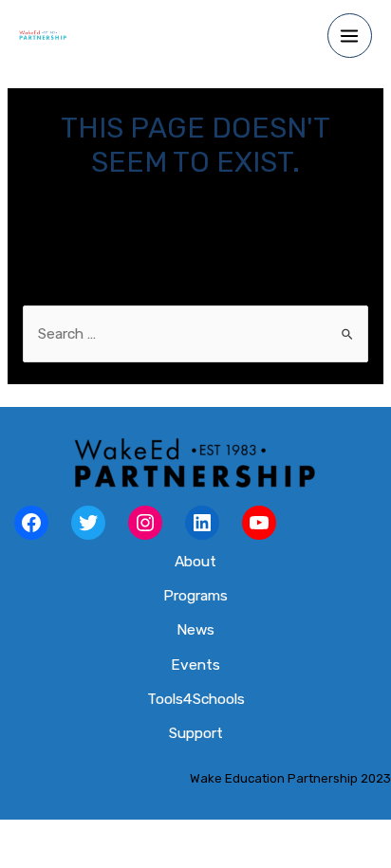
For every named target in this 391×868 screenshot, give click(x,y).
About (195, 561)
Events (195, 665)
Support (196, 733)
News (195, 629)
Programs (195, 595)
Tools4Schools (196, 699)
